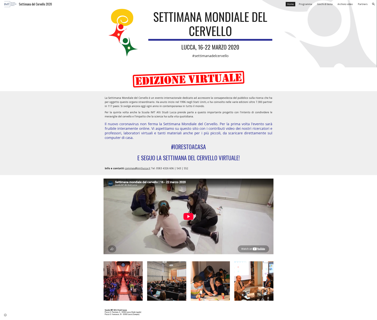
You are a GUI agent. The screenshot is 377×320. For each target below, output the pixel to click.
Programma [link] (305, 4)
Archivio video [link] (345, 4)
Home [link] (290, 4)
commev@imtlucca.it (137, 168)
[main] (210, 33)
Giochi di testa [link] (325, 4)
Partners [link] (363, 4)
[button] (373, 4)
